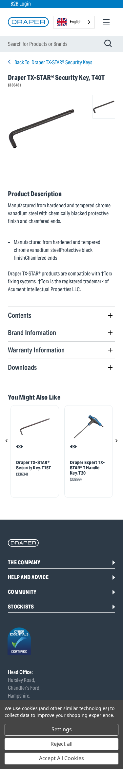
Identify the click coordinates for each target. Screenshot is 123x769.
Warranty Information (36, 350)
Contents (19, 315)
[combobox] (74, 22)
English (75, 22)
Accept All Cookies (61, 758)
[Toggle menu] (106, 22)
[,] (34, 427)
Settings (61, 729)
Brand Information (32, 332)
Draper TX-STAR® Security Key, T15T (33, 465)
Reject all (61, 743)
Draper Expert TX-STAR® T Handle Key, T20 (87, 468)
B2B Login (20, 3)
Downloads (22, 367)
